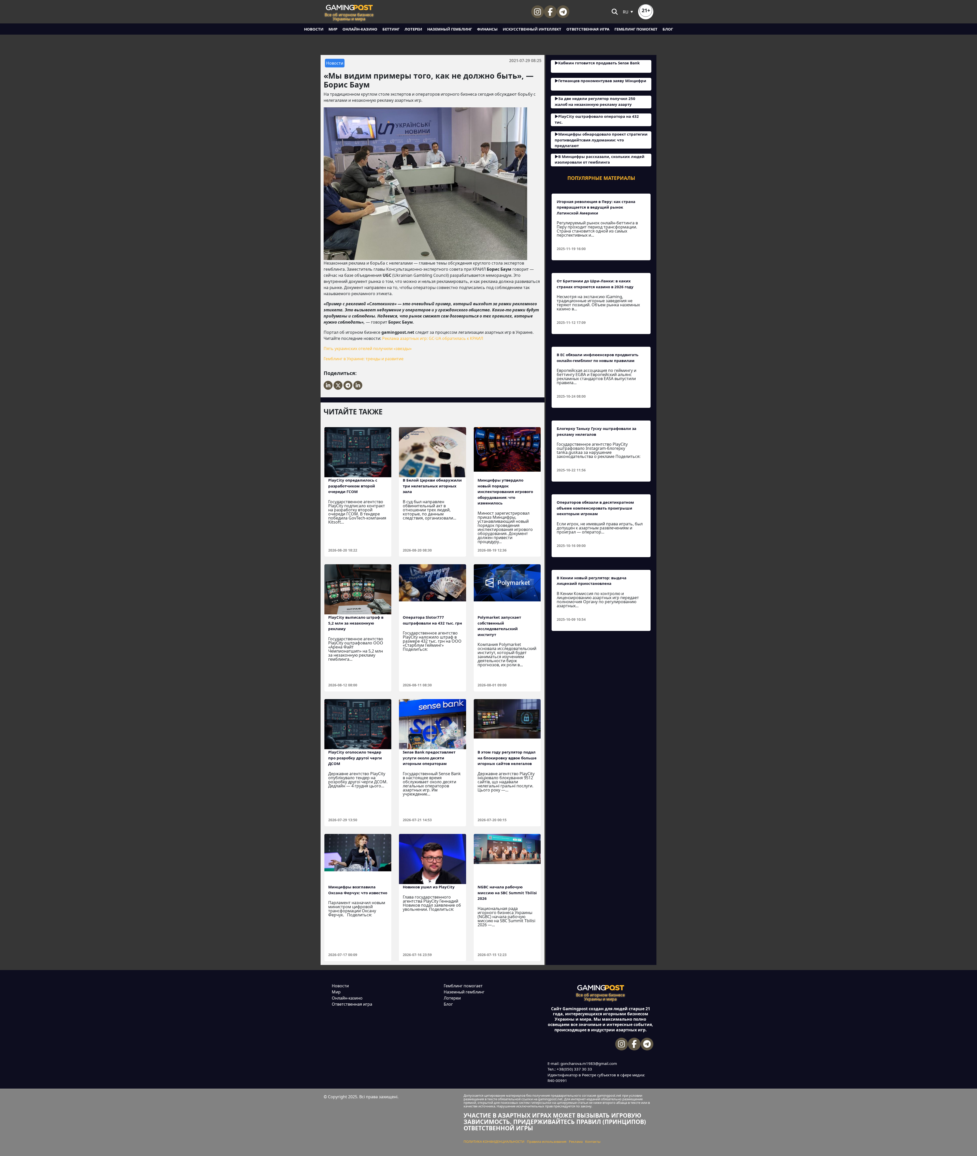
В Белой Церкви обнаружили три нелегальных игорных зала (432, 486)
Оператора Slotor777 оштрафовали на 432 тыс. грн (432, 620)
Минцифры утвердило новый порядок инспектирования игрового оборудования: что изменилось (505, 491)
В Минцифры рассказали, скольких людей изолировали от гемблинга (599, 159)
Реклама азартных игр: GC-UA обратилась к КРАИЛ (432, 338)
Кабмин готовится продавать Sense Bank (599, 62)
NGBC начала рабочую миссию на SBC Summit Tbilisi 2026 (507, 892)
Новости (313, 29)
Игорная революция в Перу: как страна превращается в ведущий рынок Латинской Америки (596, 207)
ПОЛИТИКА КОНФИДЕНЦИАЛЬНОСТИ (494, 1141)
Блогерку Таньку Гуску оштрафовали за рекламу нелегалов (596, 431)
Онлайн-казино (359, 29)
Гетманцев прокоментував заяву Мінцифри (602, 80)
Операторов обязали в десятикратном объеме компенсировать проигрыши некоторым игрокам (595, 508)
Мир (332, 29)
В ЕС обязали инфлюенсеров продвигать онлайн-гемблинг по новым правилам (597, 357)
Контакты (592, 1141)
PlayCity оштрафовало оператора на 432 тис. (597, 119)
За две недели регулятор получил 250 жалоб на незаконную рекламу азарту (595, 101)
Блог (668, 29)
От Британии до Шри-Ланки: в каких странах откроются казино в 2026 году (595, 283)
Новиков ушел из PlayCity (429, 886)
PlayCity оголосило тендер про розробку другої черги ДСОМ (355, 757)
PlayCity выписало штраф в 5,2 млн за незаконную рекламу (355, 623)
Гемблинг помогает (635, 29)
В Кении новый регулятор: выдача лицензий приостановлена (591, 580)
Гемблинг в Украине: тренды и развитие (364, 359)
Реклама (576, 1141)
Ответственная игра (587, 29)
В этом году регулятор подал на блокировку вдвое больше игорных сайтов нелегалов (507, 757)
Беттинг (390, 29)
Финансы (487, 29)
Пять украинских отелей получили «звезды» (368, 348)
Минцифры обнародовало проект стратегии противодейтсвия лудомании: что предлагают (601, 140)
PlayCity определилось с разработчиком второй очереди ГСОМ (352, 486)
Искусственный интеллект (532, 29)
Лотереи (413, 29)
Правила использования (546, 1141)
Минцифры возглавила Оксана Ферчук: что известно (357, 889)
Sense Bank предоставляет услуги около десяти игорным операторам (429, 757)
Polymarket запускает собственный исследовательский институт (499, 626)
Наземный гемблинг (449, 29)
